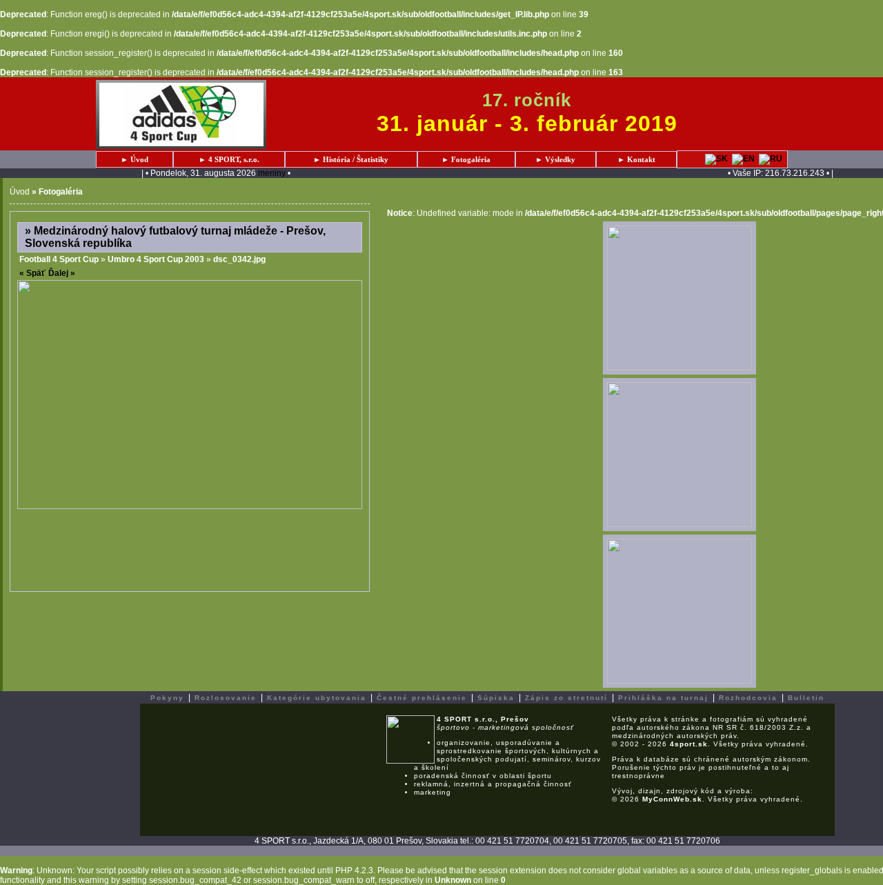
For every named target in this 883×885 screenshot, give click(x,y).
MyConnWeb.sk (672, 799)
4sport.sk (689, 744)
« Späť (32, 273)
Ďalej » (61, 273)
